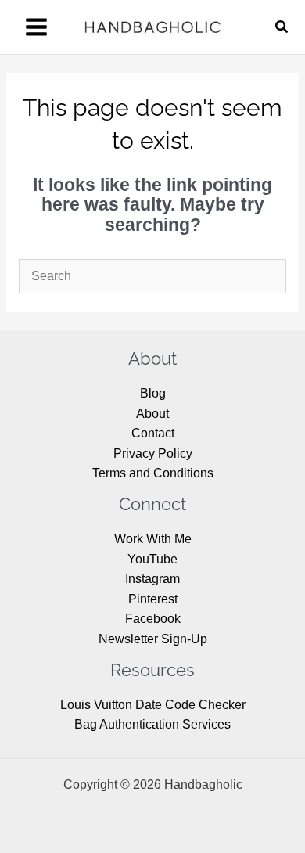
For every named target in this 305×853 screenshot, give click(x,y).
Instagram (152, 578)
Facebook (153, 618)
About (152, 413)
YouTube (152, 559)
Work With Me (153, 538)
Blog (153, 393)
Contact (152, 433)
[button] (282, 27)
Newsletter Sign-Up (153, 639)
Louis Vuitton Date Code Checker (153, 704)
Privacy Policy (152, 453)
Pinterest (153, 599)
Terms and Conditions (153, 473)
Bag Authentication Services (152, 724)
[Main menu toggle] (36, 27)
